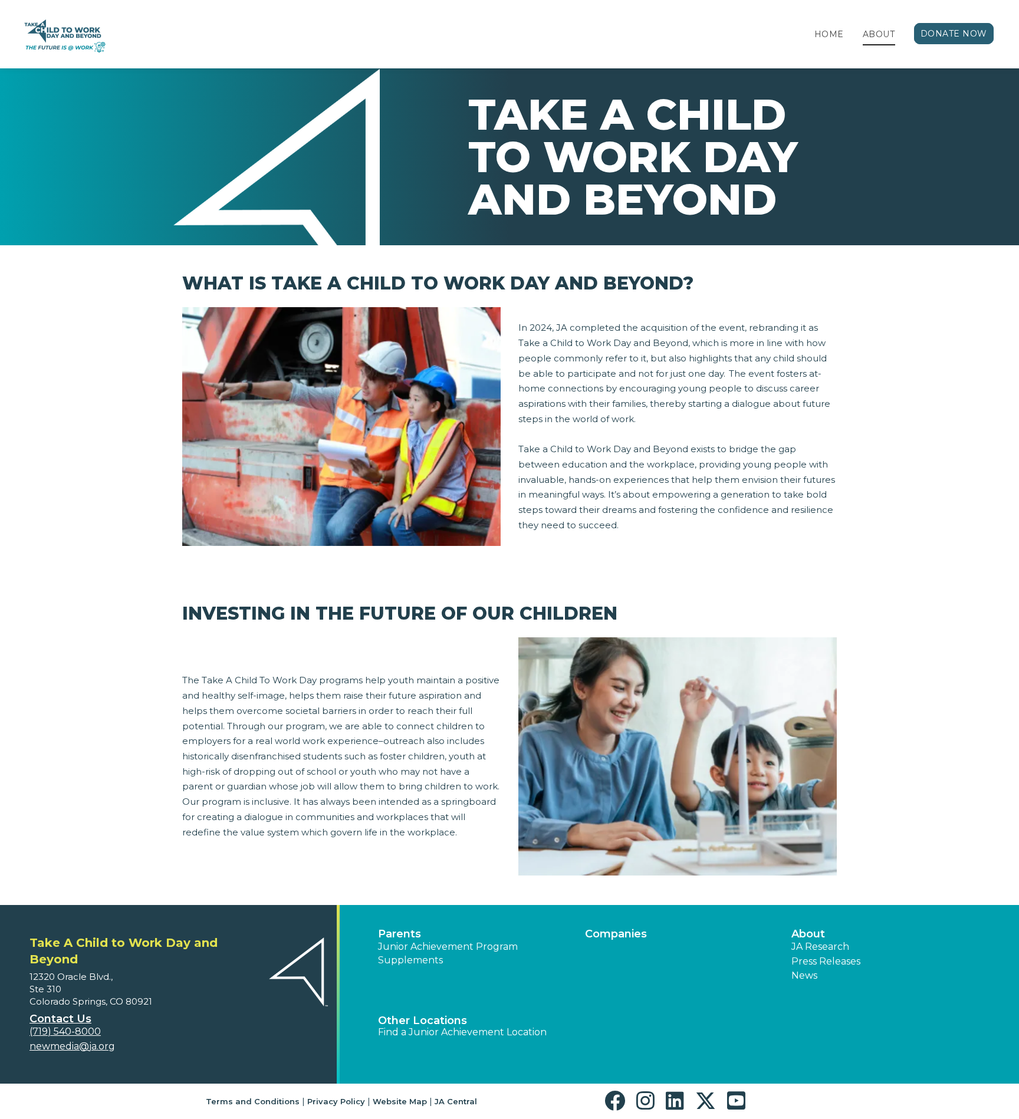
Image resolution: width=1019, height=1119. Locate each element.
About (879, 34)
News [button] (804, 975)
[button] (617, 1101)
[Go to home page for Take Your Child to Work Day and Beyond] (63, 35)
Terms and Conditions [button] (253, 1101)
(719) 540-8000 (65, 1031)
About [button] (808, 934)
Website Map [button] (400, 1101)
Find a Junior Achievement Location (462, 1032)
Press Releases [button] (825, 961)
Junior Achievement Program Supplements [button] (448, 953)
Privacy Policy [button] (336, 1101)
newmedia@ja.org (72, 1046)
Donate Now (954, 33)
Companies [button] (616, 934)
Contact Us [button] (60, 1018)
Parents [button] (399, 934)
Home (829, 34)
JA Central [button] (456, 1101)
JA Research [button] (820, 946)
